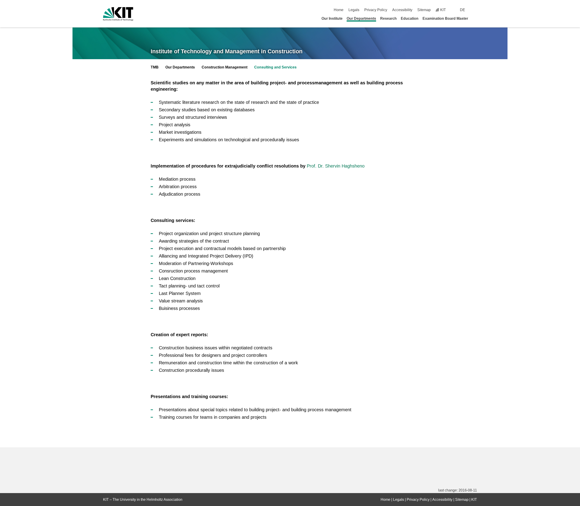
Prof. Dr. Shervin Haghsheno (336, 165)
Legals (353, 10)
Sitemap (424, 10)
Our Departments (361, 18)
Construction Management (224, 67)
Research (388, 18)
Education (409, 18)
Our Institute (332, 18)
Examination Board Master (445, 18)
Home (338, 10)
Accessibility (402, 10)
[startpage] (475, 18)
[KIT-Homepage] (118, 14)
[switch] (475, 10)
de (462, 10)
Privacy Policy (375, 10)
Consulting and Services (275, 67)
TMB (155, 67)
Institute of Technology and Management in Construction (226, 51)
